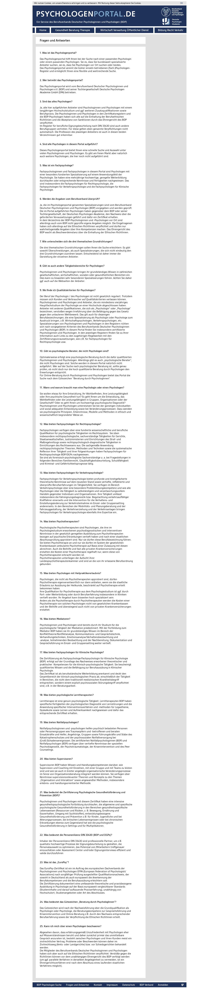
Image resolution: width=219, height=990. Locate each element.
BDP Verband (146, 984)
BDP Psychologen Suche (49, 984)
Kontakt (98, 984)
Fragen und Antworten (77, 984)
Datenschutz (128, 984)
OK (181, 3)
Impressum (112, 984)
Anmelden (163, 984)
